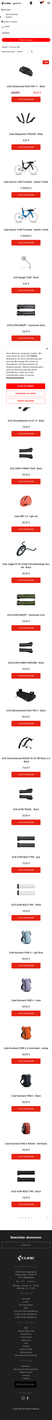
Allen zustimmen (26, 386)
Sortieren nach (8, 51)
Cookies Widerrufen (26, 1331)
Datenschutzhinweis (15, 377)
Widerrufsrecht (26, 1372)
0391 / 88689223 (28, 1281)
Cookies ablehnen (25, 401)
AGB (26, 1328)
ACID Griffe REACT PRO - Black (26, 1191)
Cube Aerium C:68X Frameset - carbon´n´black (26, 181)
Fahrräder (26, 1298)
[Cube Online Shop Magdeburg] (11, 3)
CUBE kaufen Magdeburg (26, 1317)
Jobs (26, 1343)
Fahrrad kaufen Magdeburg (26, 1311)
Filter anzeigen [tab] (26, 40)
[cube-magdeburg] (26, 1258)
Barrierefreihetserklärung (26, 1355)
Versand (26, 1375)
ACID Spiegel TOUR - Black (26, 277)
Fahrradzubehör (26, 1305)
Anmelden (26, 1245)
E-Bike (26, 1302)
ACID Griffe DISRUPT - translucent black (26, 325)
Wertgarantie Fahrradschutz (26, 1369)
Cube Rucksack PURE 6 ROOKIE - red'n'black (26, 1143)
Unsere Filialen (26, 1349)
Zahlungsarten (26, 1352)
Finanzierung (26, 1337)
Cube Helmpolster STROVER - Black (26, 134)
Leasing (26, 1378)
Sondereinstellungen (25, 393)
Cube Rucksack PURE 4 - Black (26, 1095)
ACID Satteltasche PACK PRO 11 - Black (26, 86)
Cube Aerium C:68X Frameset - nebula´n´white (26, 229)
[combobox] (26, 26)
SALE (26, 1308)
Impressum (26, 1340)
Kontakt (26, 1346)
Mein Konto (30, 3)
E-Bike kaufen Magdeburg (26, 1314)
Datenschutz (26, 1334)
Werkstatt (26, 1366)
